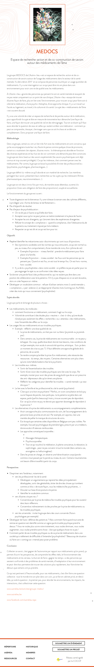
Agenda (8, 652)
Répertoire (10, 646)
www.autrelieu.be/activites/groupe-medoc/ (25, 588)
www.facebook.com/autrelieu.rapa (21, 599)
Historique (32, 646)
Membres (30, 652)
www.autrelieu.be (14, 594)
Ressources (10, 658)
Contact (30, 658)
